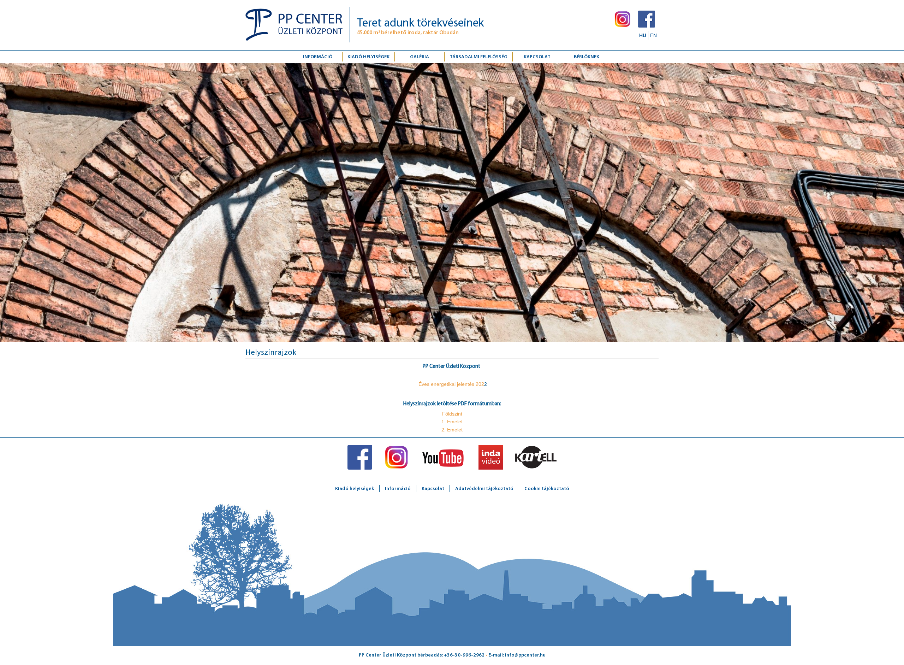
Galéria (419, 57)
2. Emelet (452, 429)
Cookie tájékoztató (546, 489)
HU (642, 35)
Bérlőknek (586, 57)
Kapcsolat (433, 489)
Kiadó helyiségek (368, 57)
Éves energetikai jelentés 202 (450, 384)
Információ (317, 57)
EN (653, 35)
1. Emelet (452, 421)
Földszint (452, 414)
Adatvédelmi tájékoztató (484, 489)
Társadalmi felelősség (478, 57)
